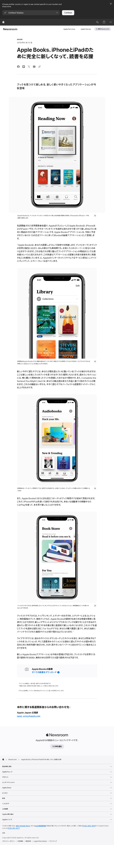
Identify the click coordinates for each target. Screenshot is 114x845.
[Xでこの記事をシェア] (28, 66)
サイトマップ (53, 841)
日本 (3, 833)
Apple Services (69, 29)
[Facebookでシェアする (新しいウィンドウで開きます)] (18, 66)
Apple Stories (86, 29)
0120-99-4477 (14, 828)
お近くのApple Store (23, 826)
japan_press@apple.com (28, 716)
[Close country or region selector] (111, 3)
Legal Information (40, 841)
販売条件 (28, 841)
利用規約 (20, 841)
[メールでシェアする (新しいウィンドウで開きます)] (34, 66)
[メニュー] (110, 22)
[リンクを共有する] (39, 66)
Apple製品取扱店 (40, 826)
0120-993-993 (89, 826)
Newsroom (10, 29)
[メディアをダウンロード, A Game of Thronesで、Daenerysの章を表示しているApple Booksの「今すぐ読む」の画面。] (95, 215)
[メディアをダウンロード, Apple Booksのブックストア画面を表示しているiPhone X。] (95, 605)
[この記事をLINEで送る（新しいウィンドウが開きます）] (23, 66)
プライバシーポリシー (8, 841)
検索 (103, 29)
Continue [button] (68, 13)
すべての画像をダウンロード (44, 672)
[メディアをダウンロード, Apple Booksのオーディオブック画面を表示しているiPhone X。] (95, 488)
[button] (31, 13)
